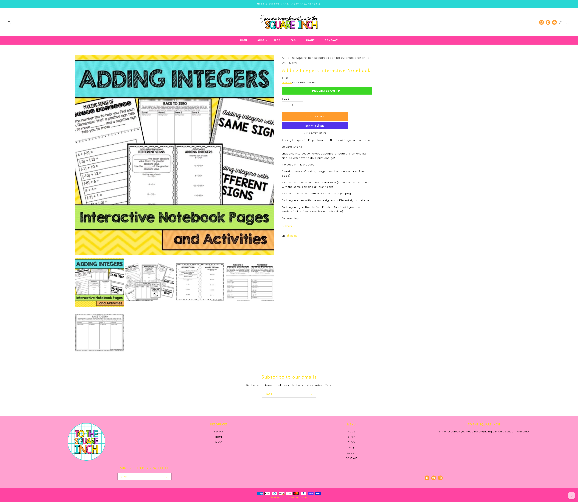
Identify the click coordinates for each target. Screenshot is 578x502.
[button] (9, 22)
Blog (218, 442)
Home (219, 436)
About (351, 452)
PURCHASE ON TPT (327, 91)
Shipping (287, 82)
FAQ (351, 447)
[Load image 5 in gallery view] (99, 332)
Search (219, 431)
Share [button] (288, 226)
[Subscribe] (310, 394)
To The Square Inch (294, 497)
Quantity (286, 99)
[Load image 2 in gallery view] (149, 282)
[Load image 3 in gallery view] (200, 282)
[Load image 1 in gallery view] (99, 282)
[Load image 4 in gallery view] (250, 282)
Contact (351, 458)
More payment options (315, 133)
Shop (351, 436)
